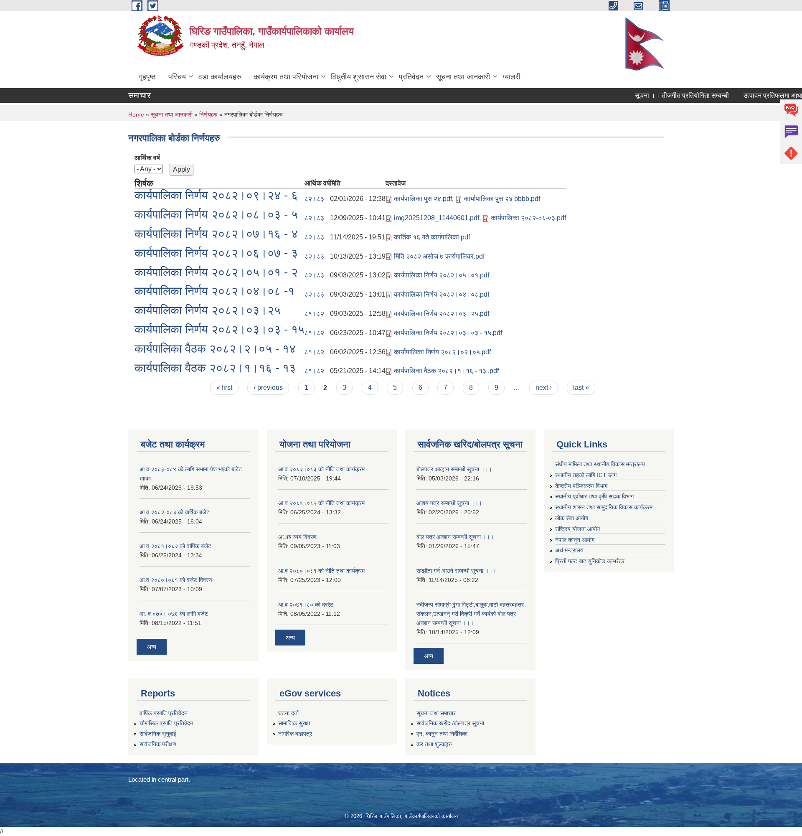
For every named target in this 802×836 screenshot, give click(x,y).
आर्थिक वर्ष (147, 157)
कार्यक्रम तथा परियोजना (286, 77)
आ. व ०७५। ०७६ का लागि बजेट (174, 613)
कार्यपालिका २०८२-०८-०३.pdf (528, 217)
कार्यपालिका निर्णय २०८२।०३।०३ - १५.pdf (448, 332)
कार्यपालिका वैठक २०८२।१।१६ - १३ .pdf (446, 370)
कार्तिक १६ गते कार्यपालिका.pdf (432, 237)
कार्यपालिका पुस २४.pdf (423, 198)
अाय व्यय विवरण (297, 537)
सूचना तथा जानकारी (463, 77)
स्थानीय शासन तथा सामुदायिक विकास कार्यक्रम (603, 507)
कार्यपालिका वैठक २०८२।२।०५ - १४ (215, 348)
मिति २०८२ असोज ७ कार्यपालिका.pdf (439, 256)
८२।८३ (314, 198)
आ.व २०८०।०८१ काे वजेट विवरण (176, 580)
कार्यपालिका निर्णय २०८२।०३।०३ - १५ (220, 329)
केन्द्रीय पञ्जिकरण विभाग (581, 486)
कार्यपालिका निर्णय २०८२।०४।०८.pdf (441, 294)
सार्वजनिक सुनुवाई (158, 733)
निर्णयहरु (208, 114)
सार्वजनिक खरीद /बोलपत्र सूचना (450, 723)
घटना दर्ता (288, 713)
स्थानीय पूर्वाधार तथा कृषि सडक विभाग (594, 496)
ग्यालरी (511, 77)
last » (581, 387)
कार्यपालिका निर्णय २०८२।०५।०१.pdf (441, 275)
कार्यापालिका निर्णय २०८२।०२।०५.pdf (442, 352)
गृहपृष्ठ (147, 77)
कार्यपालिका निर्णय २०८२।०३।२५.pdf (441, 313)
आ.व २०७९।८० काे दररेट (305, 604)
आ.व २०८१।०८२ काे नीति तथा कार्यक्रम (321, 503)
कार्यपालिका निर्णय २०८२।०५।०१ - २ (216, 272)
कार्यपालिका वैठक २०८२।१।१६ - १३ (215, 367)
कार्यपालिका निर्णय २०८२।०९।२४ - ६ (216, 195)
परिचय (177, 77)
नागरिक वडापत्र (295, 733)
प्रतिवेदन (411, 77)
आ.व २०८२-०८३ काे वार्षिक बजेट (175, 512)
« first (224, 387)
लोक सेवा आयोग (571, 518)
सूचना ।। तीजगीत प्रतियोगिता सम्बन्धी (669, 95)
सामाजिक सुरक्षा (294, 723)
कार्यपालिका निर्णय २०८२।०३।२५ (208, 310)
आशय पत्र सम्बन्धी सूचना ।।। (449, 503)
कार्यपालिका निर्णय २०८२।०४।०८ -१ (214, 291)
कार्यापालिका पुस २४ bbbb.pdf (502, 198)
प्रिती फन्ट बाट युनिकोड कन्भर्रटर (589, 561)
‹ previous (268, 387)
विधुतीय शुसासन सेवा (358, 77)
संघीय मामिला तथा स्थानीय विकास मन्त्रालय (600, 464)
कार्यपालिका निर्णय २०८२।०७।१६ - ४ (216, 233)
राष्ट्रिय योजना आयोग (577, 529)
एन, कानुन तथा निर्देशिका (441, 733)
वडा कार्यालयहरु (219, 77)
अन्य (151, 646)
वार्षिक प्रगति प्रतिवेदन (164, 713)
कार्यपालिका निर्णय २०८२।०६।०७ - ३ (216, 252)
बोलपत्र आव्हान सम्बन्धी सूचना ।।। (454, 469)
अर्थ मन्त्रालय (569, 550)
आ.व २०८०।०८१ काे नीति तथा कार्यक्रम (321, 570)
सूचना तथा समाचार (436, 713)
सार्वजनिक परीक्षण (158, 744)
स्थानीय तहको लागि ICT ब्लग (586, 475)
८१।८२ (314, 313)
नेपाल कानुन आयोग (574, 539)
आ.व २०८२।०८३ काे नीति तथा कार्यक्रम (321, 469)
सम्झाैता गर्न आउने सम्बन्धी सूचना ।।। (456, 570)
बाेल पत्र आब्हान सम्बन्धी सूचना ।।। (455, 537)
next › (544, 387)
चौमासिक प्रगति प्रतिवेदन (166, 723)
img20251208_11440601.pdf (436, 217)
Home (136, 114)
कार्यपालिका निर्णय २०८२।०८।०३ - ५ (216, 214)
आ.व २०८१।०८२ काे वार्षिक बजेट (175, 546)
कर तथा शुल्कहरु (434, 744)
